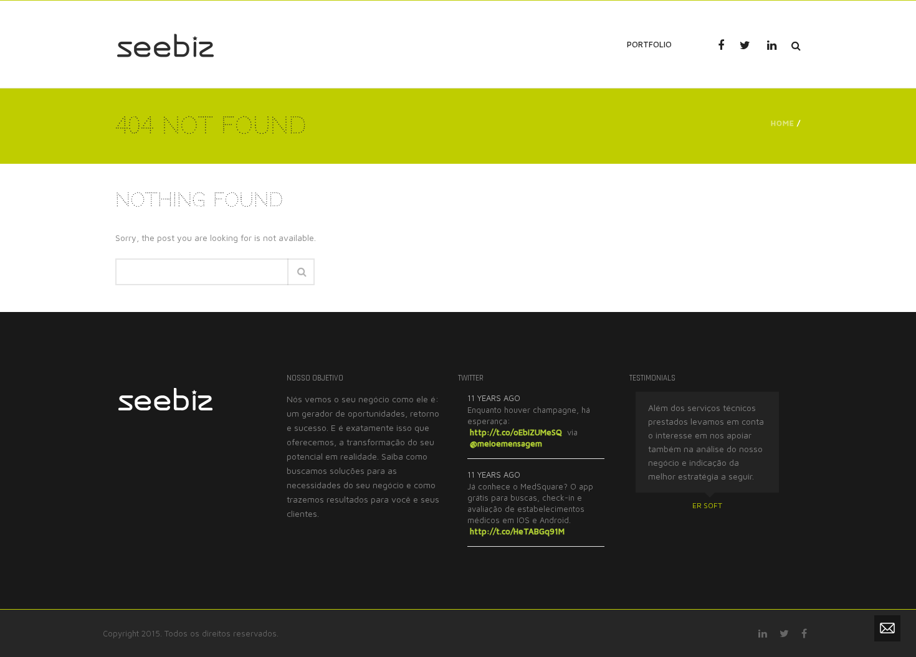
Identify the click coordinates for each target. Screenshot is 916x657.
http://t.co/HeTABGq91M (517, 531)
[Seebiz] (165, 44)
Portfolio (649, 44)
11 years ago (493, 398)
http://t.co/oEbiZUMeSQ (516, 432)
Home (782, 123)
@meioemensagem (506, 443)
